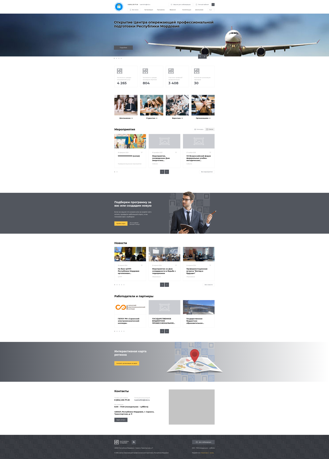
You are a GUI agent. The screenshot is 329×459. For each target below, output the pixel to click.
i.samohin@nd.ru (145, 4)
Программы (161, 10)
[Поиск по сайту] (213, 4)
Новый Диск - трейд (207, 453)
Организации (148, 10)
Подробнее (123, 47)
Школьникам (199, 10)
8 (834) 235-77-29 (133, 4)
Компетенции (186, 10)
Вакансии (173, 10)
